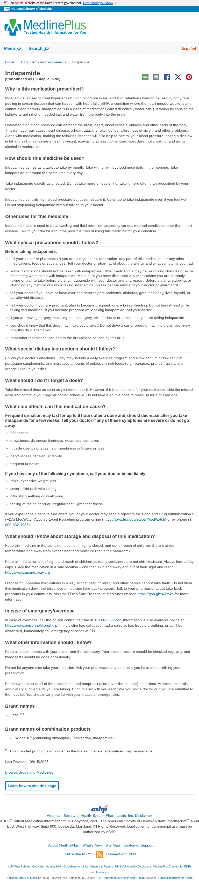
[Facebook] (167, 77)
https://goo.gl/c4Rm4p (156, 594)
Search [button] (35, 48)
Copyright (38, 866)
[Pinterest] (189, 77)
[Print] (156, 77)
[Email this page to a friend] (145, 77)
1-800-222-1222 (107, 620)
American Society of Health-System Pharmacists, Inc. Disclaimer (99, 815)
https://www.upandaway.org (27, 572)
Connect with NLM (121, 854)
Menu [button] (9, 48)
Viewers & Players (101, 866)
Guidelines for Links (75, 866)
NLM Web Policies (19, 866)
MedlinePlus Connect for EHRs (172, 866)
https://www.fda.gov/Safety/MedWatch (134, 519)
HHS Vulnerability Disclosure (133, 866)
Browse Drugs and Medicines (29, 772)
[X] (178, 77)
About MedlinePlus (63, 845)
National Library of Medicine (32, 9)
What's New (92, 845)
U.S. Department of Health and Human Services (126, 877)
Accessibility (54, 866)
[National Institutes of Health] (7, 9)
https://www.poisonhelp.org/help (31, 625)
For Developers (99, 872)
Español (189, 48)
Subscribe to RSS (79, 854)
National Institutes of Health (175, 877)
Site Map (112, 845)
